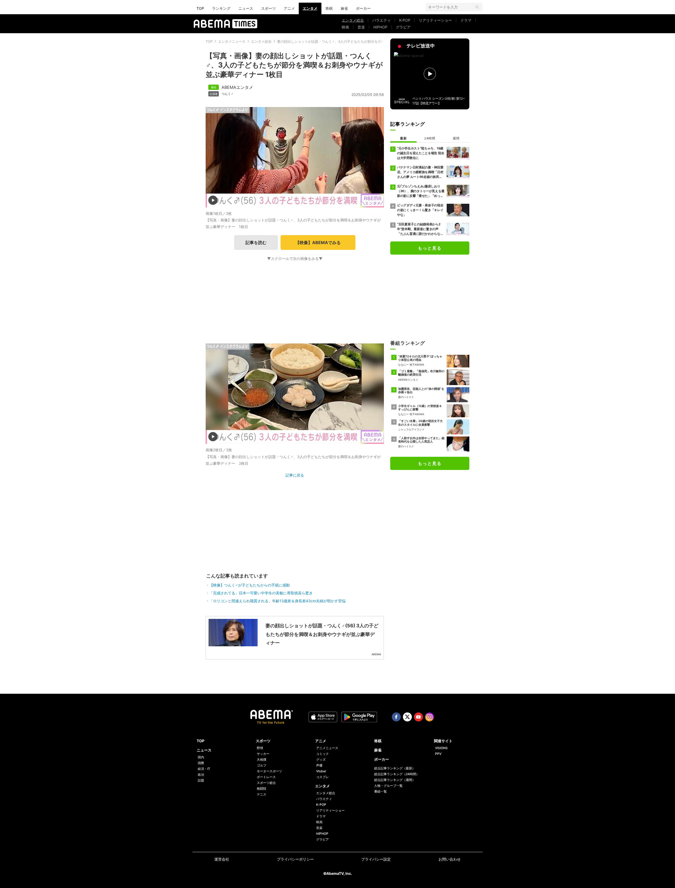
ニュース (245, 8)
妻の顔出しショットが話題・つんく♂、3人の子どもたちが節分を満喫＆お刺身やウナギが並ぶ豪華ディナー (360, 41)
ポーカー (363, 8)
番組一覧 (380, 791)
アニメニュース (327, 748)
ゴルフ (261, 765)
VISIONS (441, 748)
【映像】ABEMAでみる (318, 242)
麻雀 (344, 8)
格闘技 (261, 788)
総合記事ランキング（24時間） (396, 774)
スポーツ (268, 8)
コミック (322, 754)
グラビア (403, 27)
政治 (201, 775)
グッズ (321, 759)
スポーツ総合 (266, 783)
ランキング (221, 8)
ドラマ (465, 20)
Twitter (407, 716)
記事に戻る (295, 475)
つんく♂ (227, 93)
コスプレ (322, 777)
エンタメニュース (231, 41)
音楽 (361, 27)
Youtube (418, 716)
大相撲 (261, 759)
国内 (201, 757)
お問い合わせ (449, 859)
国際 (201, 763)
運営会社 (221, 859)
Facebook (396, 716)
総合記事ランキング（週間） (394, 780)
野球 (260, 748)
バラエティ (381, 20)
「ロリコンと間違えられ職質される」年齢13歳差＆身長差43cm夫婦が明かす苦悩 (277, 601)
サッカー (263, 754)
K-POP (404, 20)
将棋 (329, 8)
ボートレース (266, 777)
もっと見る (430, 248)
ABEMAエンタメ (237, 87)
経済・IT (204, 769)
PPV (438, 754)
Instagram (429, 716)
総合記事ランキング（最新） (394, 768)
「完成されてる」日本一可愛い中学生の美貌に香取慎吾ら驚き (261, 593)
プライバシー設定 (376, 859)
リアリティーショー (435, 20)
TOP (200, 8)
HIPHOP (380, 27)
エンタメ (310, 8)
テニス (261, 794)
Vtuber (321, 771)
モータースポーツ (269, 771)
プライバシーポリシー (295, 859)
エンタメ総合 (353, 20)
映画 (345, 27)
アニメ (289, 8)
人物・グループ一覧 (388, 786)
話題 (201, 780)
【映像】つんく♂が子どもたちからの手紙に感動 (249, 585)
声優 (319, 765)
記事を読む (256, 242)
